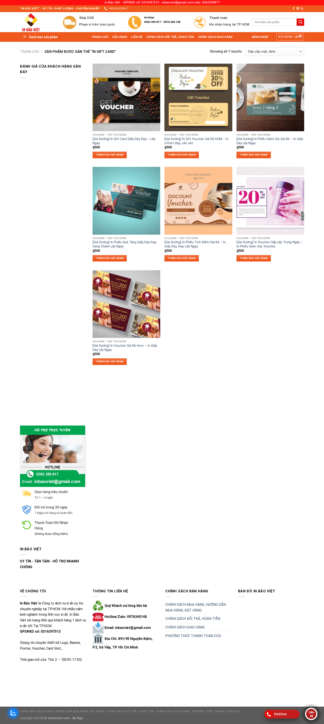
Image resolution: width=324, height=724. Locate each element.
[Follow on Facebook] (293, 8)
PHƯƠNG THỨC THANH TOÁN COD (193, 636)
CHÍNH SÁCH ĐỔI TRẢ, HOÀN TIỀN (170, 37)
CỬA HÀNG (119, 37)
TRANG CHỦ (99, 37)
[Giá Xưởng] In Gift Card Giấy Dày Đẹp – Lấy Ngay (124, 141)
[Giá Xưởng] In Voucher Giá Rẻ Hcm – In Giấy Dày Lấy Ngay (125, 348)
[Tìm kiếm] (300, 22)
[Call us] (302, 8)
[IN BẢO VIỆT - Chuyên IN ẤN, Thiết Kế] (38, 22)
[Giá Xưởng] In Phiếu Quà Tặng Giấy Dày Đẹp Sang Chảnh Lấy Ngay (124, 244)
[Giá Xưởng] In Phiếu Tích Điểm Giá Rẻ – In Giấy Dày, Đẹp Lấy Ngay (195, 244)
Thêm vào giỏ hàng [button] (110, 154)
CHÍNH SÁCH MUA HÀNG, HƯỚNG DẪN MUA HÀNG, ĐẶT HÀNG (195, 607)
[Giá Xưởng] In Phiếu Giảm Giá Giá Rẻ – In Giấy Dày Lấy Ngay (269, 141)
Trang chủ (29, 52)
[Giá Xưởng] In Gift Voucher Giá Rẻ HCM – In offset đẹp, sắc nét (196, 141)
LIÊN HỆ (136, 37)
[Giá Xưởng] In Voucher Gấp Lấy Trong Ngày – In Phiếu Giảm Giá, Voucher (269, 244)
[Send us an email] (297, 8)
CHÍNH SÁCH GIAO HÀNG (215, 37)
